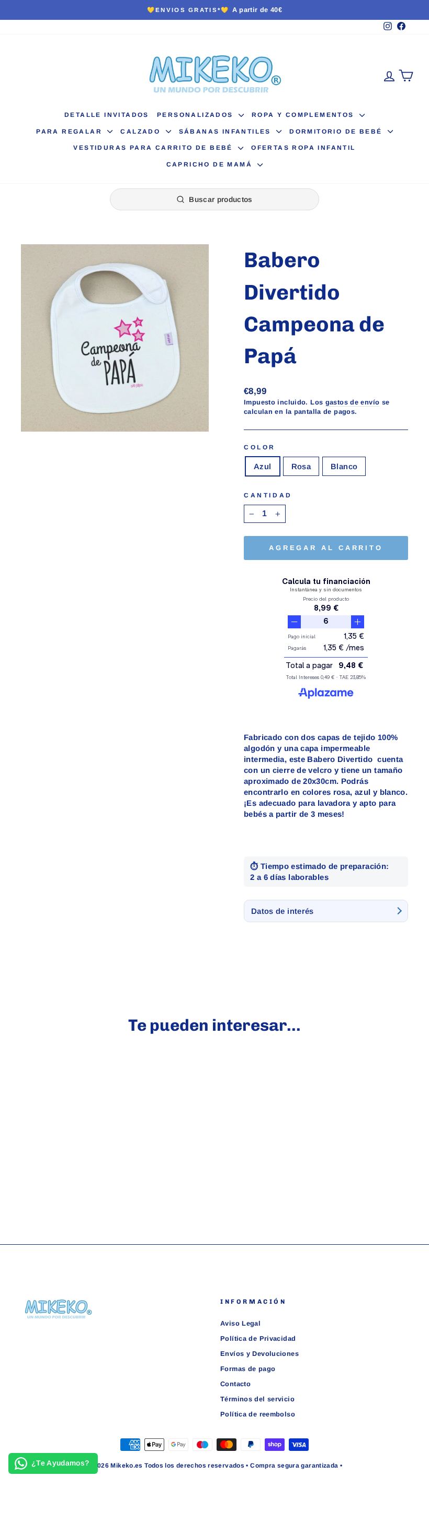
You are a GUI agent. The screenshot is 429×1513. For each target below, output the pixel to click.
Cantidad (268, 495)
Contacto (235, 1384)
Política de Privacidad (258, 1338)
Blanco (344, 466)
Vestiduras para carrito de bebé (154, 147)
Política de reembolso (257, 1414)
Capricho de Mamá (210, 164)
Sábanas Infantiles (226, 131)
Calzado (141, 131)
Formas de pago (247, 1369)
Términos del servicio (257, 1399)
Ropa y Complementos (304, 114)
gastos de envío (352, 402)
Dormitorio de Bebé (337, 131)
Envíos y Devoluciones (259, 1353)
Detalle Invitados (106, 114)
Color (260, 447)
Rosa (301, 466)
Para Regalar (70, 131)
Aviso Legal (240, 1323)
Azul (263, 466)
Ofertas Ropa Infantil (303, 147)
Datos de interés (282, 911)
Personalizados (196, 114)
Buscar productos (221, 199)
